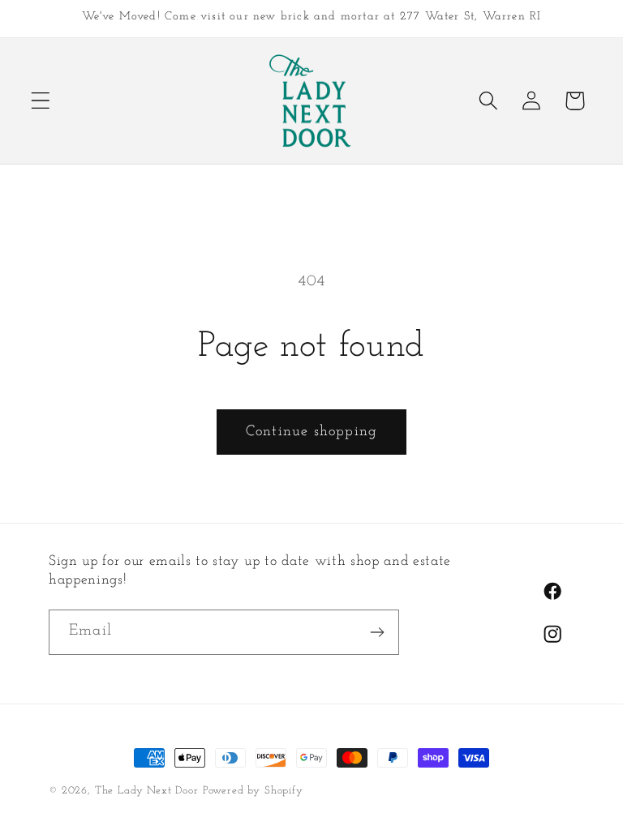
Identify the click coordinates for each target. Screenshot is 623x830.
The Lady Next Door (147, 790)
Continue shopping (311, 432)
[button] (40, 100)
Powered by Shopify (253, 790)
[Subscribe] (376, 632)
